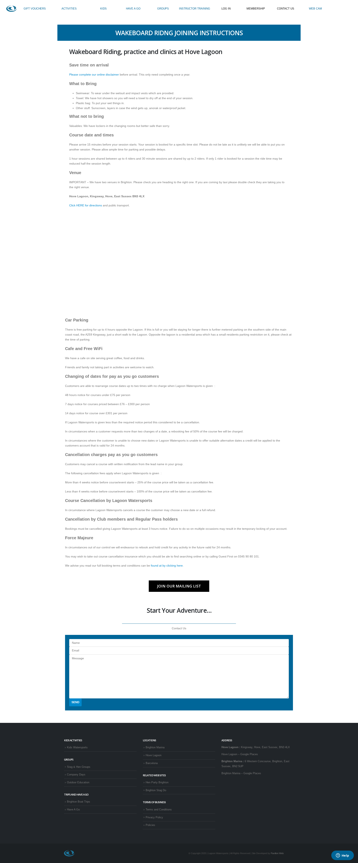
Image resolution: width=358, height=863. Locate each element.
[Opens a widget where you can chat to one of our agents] (342, 856)
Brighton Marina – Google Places (241, 773)
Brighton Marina (155, 747)
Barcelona (152, 763)
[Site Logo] (11, 9)
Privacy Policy (154, 817)
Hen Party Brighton (157, 782)
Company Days (76, 774)
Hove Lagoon (153, 755)
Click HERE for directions (85, 205)
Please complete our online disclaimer (94, 74)
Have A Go (73, 809)
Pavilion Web (277, 853)
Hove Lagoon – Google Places (239, 754)
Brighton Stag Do (156, 790)
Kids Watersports (77, 747)
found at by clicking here (167, 565)
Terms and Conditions (159, 809)
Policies (150, 825)
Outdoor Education (78, 782)
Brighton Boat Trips (78, 801)
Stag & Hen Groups (78, 767)
